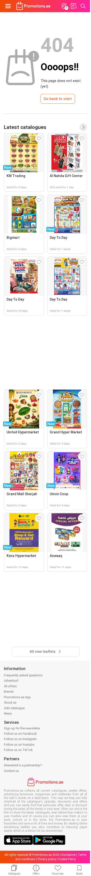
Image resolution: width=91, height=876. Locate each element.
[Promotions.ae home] (33, 6)
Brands (9, 691)
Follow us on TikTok (18, 750)
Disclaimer (68, 855)
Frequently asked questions (23, 675)
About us (10, 702)
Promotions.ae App (17, 697)
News (8, 713)
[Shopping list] (73, 6)
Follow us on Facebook (20, 733)
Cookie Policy (67, 859)
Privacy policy (47, 859)
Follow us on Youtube (19, 744)
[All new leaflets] (83, 127)
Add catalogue (14, 708)
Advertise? (11, 680)
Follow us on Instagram (20, 739)
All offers (10, 686)
